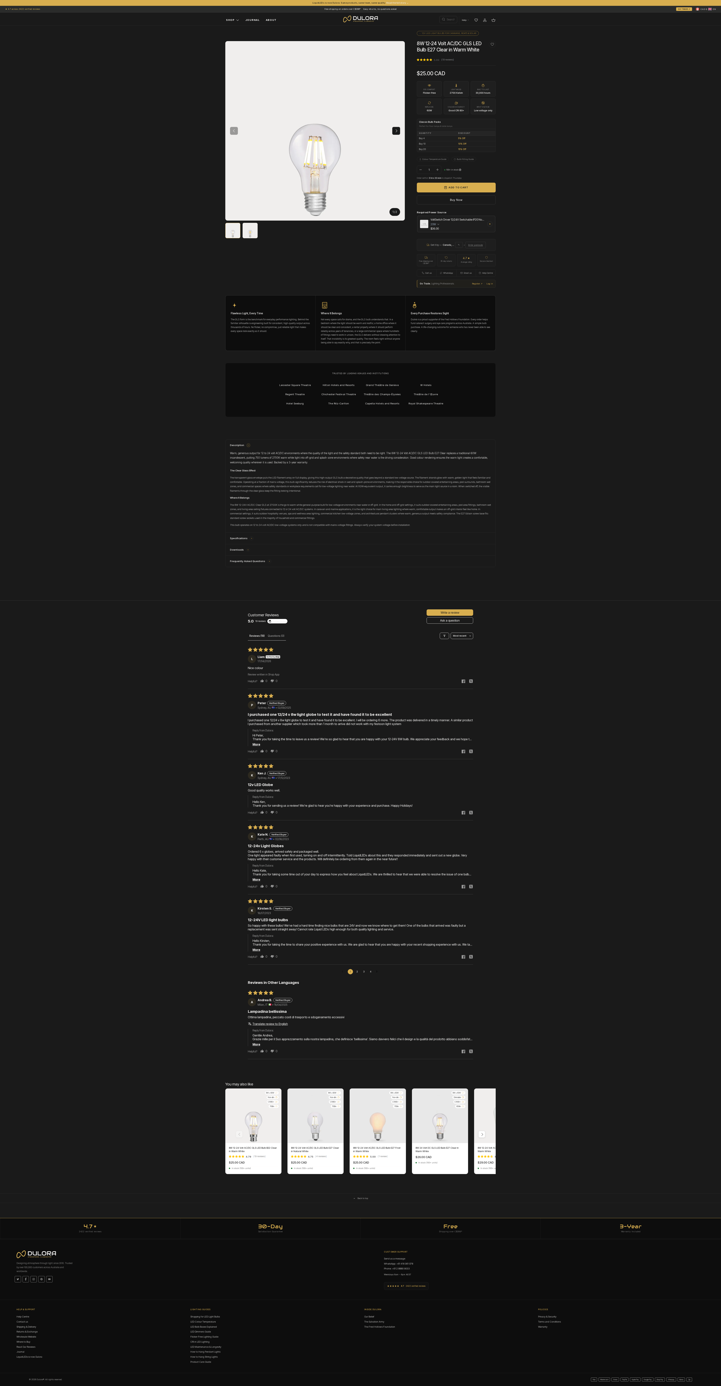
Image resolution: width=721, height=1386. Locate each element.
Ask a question (450, 620)
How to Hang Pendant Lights (205, 1352)
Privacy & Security (547, 1316)
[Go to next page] (378, 971)
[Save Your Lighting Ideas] (476, 20)
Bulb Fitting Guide (465, 159)
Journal (20, 1352)
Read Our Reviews (26, 1346)
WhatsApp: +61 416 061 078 (398, 1263)
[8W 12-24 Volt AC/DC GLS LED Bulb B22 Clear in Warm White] (253, 1116)
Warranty (542, 1326)
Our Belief (369, 1316)
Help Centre (23, 1316)
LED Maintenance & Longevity (205, 1346)
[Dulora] (360, 19)
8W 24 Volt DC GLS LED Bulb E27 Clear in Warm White (437, 1149)
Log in (489, 283)
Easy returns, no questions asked (380, 9)
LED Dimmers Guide (200, 1331)
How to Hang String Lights (204, 1356)
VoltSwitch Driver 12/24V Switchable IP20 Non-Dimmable (458, 219)
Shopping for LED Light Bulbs (205, 1316)
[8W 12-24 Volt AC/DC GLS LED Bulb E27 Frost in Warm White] (378, 1116)
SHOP (230, 19)
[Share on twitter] (471, 681)
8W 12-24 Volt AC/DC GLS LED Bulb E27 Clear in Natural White (315, 1149)
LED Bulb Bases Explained (203, 1326)
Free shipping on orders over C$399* (342, 9)
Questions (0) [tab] (276, 635)
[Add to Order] (489, 224)
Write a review (450, 612)
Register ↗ (477, 283)
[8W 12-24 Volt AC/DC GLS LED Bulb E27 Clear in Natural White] (315, 1116)
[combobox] (448, 19)
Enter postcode (475, 245)
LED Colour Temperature (203, 1321)
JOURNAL (252, 19)
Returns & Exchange (27, 1331)
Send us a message (394, 1258)
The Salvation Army (374, 1321)
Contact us (22, 1321)
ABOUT (271, 19)
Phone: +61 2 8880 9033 (397, 1268)
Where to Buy (23, 1341)
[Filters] (444, 636)
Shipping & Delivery (26, 1326)
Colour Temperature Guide (434, 159)
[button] (706, 9)
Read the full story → (397, 3)
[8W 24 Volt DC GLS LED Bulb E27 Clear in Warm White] (440, 1116)
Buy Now (456, 200)
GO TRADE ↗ (684, 9)
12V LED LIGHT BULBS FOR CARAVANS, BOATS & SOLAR (449, 33)
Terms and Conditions (549, 1321)
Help (464, 20)
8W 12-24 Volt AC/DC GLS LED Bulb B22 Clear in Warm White (253, 1149)
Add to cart (458, 187)
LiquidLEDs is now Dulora (29, 1356)
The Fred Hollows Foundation (379, 1326)
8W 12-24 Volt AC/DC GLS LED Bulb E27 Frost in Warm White (376, 1149)
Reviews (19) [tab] (257, 635)
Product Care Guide (200, 1361)
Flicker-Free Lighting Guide (204, 1336)
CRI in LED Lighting (200, 1341)
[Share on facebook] (463, 681)
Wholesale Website (26, 1336)
